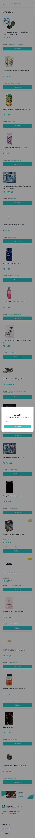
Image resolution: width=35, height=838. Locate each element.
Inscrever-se (17, 426)
